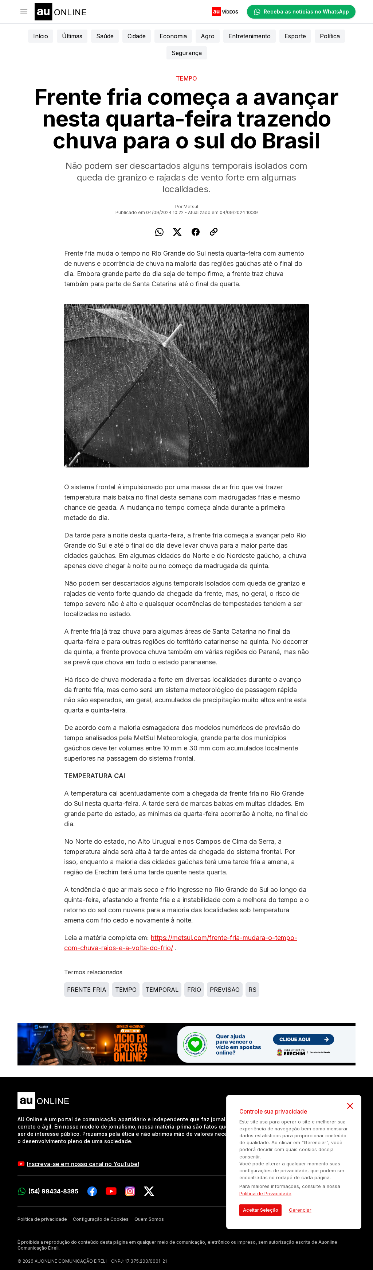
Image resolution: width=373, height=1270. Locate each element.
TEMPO (126, 989)
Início (40, 36)
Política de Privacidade (265, 1193)
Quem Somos (149, 1219)
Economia (173, 36)
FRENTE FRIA (86, 989)
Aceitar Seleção (260, 1210)
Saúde (105, 36)
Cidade (136, 36)
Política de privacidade (42, 1219)
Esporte (295, 36)
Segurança (187, 53)
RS (252, 989)
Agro (208, 36)
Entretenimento (249, 36)
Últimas (72, 36)
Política (330, 36)
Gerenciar (300, 1210)
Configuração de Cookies (101, 1219)
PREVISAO (225, 989)
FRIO (194, 989)
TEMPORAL (161, 989)
